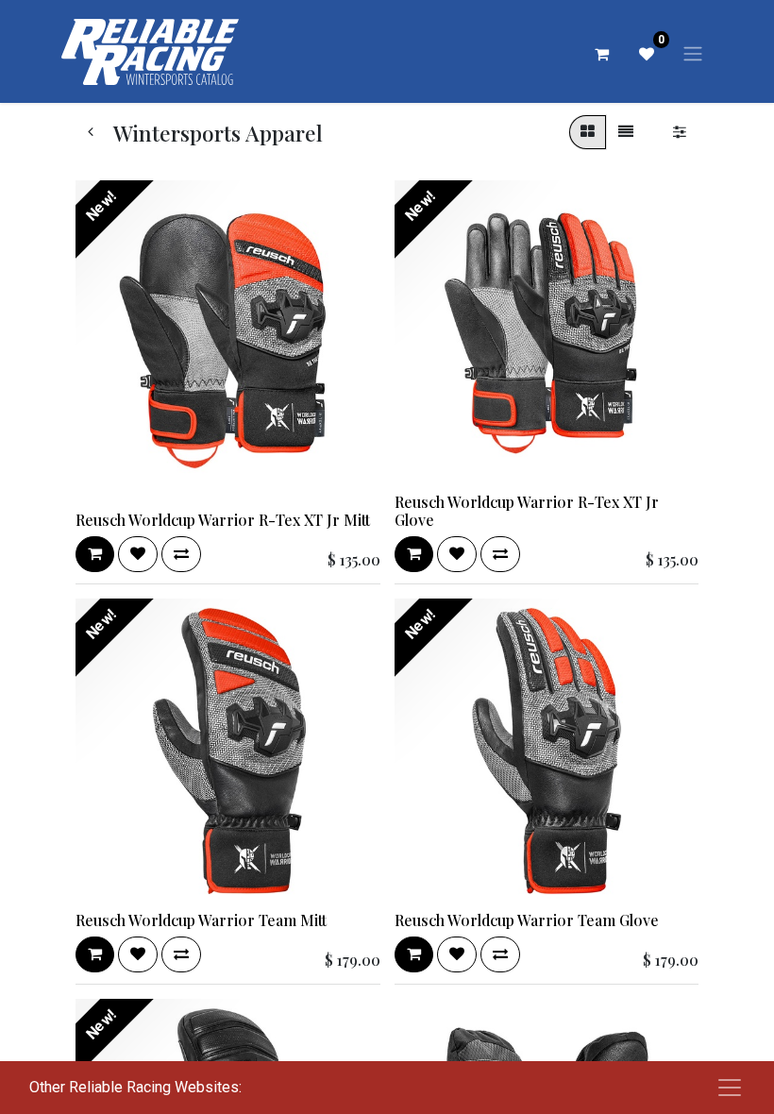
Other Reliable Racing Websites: (135, 1087)
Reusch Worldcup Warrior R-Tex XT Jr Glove (527, 511)
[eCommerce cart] (601, 54)
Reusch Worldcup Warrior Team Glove (527, 920)
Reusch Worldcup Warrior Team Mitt (201, 920)
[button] (95, 554)
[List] (626, 132)
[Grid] (587, 132)
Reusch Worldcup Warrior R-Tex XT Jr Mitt (223, 520)
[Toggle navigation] (693, 53)
